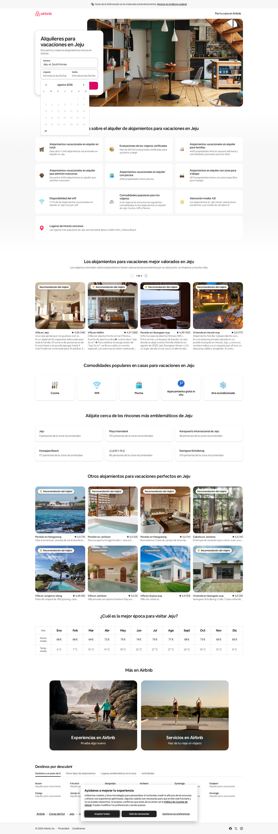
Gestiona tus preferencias (176, 813)
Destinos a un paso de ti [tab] (48, 773)
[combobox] (69, 64)
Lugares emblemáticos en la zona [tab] (118, 773)
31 (46, 131)
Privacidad (63, 828)
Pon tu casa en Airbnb (228, 13)
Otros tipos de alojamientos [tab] (81, 773)
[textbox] (55, 76)
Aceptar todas (102, 813)
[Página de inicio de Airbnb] (43, 13)
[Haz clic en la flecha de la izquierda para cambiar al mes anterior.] (46, 85)
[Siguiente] (145, 275)
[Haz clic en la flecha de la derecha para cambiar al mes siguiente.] (84, 85)
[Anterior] (132, 275)
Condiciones (78, 828)
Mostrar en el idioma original (172, 4)
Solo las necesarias (139, 813)
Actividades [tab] (148, 773)
